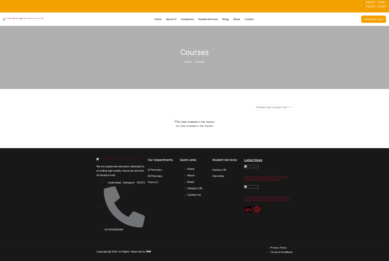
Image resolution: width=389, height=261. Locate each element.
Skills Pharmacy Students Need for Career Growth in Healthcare (266, 178)
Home (187, 61)
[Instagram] (257, 209)
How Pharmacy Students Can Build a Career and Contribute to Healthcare (267, 199)
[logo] (23, 18)
